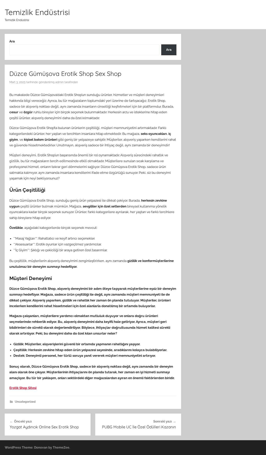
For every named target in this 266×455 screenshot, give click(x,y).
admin (59, 82)
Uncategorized (25, 401)
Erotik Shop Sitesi (22, 388)
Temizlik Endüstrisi (37, 12)
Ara (12, 41)
